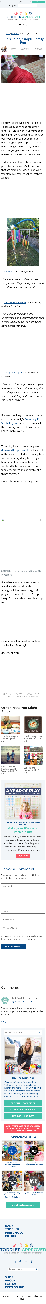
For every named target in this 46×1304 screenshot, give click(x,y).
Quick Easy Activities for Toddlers (34, 1194)
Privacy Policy (32, 1296)
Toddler (12, 1229)
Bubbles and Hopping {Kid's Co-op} (32, 770)
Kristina (35, 571)
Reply (3, 1021)
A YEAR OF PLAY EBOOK (23, 1110)
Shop (9, 1277)
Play (26, 696)
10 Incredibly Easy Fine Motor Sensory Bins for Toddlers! (12, 1195)
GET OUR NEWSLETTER (23, 1103)
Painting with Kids (18, 696)
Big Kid (10, 1236)
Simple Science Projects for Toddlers (34, 1164)
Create (34, 694)
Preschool (14, 1232)
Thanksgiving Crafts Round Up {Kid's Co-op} (33, 738)
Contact (12, 1284)
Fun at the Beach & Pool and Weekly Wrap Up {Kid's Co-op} (10, 770)
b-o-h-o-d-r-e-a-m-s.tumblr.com (19, 571)
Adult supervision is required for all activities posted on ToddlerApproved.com (23, 1128)
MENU (24, 25)
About (10, 1280)
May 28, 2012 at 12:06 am (22, 1001)
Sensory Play (33, 696)
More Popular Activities (23, 1205)
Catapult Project (13, 372)
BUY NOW (23, 856)
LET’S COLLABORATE (23, 1116)
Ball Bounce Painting (15, 302)
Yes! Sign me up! (39, 2)
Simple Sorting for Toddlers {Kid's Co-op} (10, 738)
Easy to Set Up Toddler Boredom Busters (12, 1165)
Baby (9, 1225)
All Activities (23, 694)
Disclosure (14, 1287)
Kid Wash (9, 271)
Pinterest (6, 574)
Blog (29, 694)
